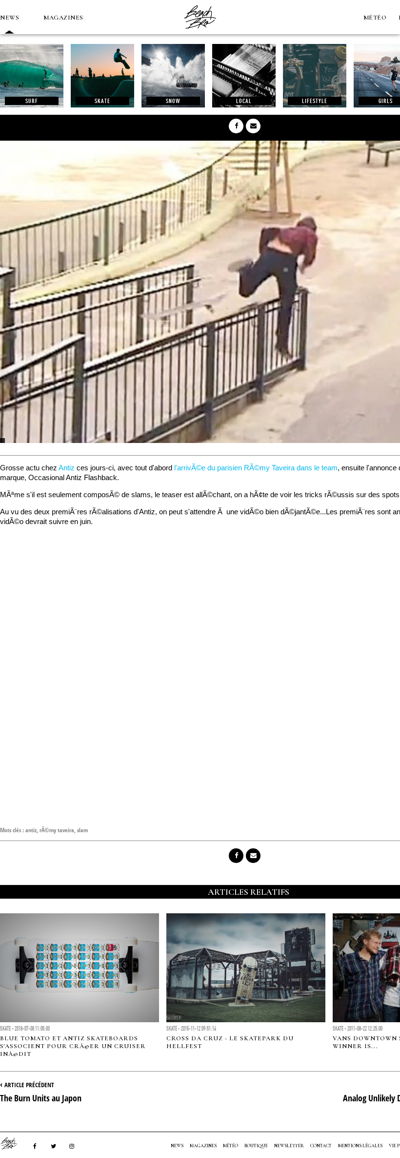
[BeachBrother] (200, 32)
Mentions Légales (360, 1146)
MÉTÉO (375, 17)
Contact (321, 1146)
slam (82, 830)
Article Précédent (29, 1084)
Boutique (256, 1146)
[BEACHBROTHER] (13, 1143)
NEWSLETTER (289, 1146)
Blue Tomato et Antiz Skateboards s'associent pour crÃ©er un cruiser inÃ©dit (73, 1046)
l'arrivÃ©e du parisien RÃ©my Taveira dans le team (256, 467)
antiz (31, 830)
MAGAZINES (63, 17)
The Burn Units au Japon (40, 1098)
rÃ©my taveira (57, 830)
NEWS (9, 17)
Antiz (67, 467)
